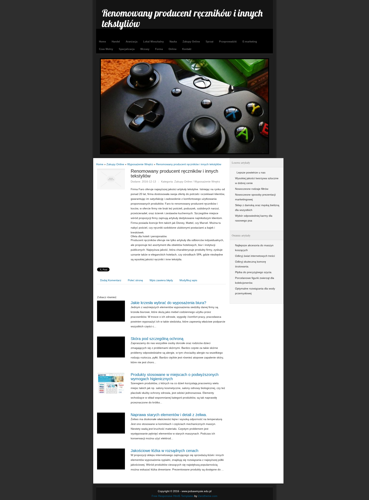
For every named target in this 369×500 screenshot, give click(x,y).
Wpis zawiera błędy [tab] (161, 280)
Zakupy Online (115, 164)
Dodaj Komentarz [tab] (110, 280)
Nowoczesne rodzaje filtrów (251, 188)
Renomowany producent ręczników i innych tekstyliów (188, 164)
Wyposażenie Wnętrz (140, 164)
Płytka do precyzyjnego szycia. (253, 272)
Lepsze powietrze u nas (250, 172)
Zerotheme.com (207, 496)
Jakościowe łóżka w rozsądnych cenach (164, 451)
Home (99, 164)
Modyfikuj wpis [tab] (188, 280)
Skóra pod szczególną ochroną (157, 339)
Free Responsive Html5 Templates (173, 496)
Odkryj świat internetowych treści (255, 255)
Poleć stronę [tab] (135, 280)
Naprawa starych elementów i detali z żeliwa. (169, 415)
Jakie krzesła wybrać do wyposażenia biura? (168, 303)
